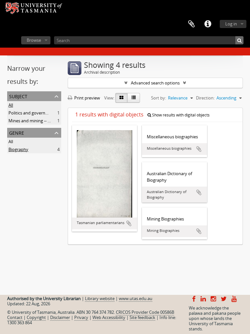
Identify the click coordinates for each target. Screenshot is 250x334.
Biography (18, 149)
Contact (14, 317)
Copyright (36, 317)
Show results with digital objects (180, 115)
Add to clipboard (129, 223)
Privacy (81, 317)
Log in (231, 24)
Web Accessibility (108, 317)
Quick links (208, 24)
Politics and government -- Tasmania (43, 113)
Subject (18, 95)
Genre (16, 132)
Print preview (86, 98)
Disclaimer (60, 317)
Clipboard (191, 24)
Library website (100, 298)
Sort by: (158, 98)
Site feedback (142, 317)
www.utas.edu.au (135, 298)
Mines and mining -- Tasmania (37, 121)
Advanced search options (155, 83)
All (10, 105)
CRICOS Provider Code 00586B (145, 312)
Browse (34, 40)
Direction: (205, 98)
